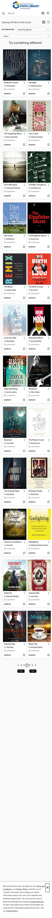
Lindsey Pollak (11, 290)
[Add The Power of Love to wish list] (48, 451)
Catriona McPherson (13, 188)
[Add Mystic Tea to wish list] (48, 655)
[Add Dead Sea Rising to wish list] (24, 400)
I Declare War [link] (34, 593)
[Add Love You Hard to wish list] (24, 349)
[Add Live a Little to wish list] (48, 145)
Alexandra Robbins (12, 596)
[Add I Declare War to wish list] (48, 604)
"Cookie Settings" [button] (36, 901)
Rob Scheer (34, 494)
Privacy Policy (22, 889)
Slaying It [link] (8, 440)
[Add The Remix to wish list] (24, 298)
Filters (6, 36)
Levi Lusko (34, 596)
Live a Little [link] (33, 134)
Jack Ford (9, 545)
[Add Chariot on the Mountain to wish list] (24, 553)
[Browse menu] (48, 13)
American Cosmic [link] (11, 83)
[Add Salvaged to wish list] (48, 93)
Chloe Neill (10, 443)
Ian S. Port (34, 290)
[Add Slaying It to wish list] (24, 451)
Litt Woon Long (36, 188)
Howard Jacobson (37, 137)
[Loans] (43, 14)
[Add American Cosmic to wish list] (24, 93)
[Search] (3, 13)
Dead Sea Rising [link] (11, 389)
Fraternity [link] (8, 593)
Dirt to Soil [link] (8, 236)
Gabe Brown (10, 239)
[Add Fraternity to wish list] (24, 604)
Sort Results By (8, 29)
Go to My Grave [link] (10, 185)
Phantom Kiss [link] (9, 644)
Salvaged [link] (32, 83)
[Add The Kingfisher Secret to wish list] (48, 247)
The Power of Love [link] (36, 440)
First (21, 671)
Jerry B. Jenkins (11, 392)
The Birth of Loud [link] (36, 287)
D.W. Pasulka (10, 86)
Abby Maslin (10, 341)
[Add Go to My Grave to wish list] (24, 196)
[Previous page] (18, 665)
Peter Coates (35, 392)
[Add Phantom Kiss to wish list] (24, 655)
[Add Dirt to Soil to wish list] (24, 247)
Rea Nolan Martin (36, 647)
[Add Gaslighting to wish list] (48, 553)
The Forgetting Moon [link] (13, 134)
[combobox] (21, 13)
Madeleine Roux (36, 86)
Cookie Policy (12, 911)
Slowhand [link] (33, 389)
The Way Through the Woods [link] (38, 185)
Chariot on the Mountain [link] (13, 542)
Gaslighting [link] (33, 542)
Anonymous (35, 239)
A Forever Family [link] (35, 491)
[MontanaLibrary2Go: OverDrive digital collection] (26, 5)
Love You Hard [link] (10, 338)
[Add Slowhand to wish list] (48, 400)
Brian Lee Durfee (12, 137)
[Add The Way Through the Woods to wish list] (48, 196)
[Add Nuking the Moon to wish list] (48, 349)
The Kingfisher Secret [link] (37, 236)
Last (32, 671)
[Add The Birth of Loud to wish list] (48, 298)
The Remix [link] (8, 287)
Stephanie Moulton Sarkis (39, 545)
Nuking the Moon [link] (36, 338)
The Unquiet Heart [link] (11, 491)
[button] (43, 23)
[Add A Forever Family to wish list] (48, 502)
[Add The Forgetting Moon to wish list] (24, 145)
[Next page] (35, 665)
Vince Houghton (36, 341)
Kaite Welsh (10, 494)
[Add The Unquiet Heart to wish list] (24, 502)
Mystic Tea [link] (33, 644)
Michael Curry (35, 443)
